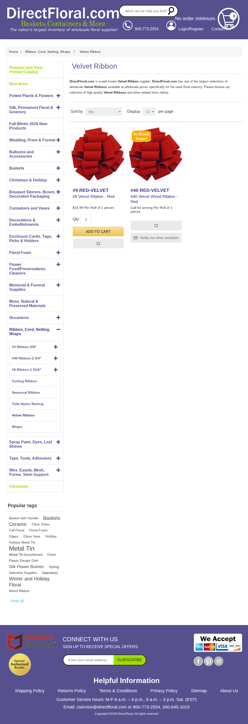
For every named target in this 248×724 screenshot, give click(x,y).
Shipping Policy (30, 690)
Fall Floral (16, 530)
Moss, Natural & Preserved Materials (27, 303)
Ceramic (18, 524)
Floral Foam (20, 253)
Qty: (76, 219)
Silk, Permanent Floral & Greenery (31, 110)
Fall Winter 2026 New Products (28, 126)
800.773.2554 (147, 29)
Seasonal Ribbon (26, 392)
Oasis (51, 554)
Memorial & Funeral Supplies (27, 287)
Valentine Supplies (23, 573)
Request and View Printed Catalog (25, 69)
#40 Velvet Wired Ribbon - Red (154, 199)
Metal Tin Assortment (25, 555)
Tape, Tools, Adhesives (30, 458)
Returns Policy (72, 690)
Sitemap (199, 690)
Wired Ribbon (19, 591)
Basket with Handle (23, 518)
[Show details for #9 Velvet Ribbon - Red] (98, 155)
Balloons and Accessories (21, 154)
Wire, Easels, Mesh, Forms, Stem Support (28, 472)
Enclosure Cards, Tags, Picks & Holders (30, 238)
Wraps (17, 427)
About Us (229, 690)
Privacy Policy (164, 690)
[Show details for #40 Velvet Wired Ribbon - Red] (156, 155)
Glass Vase (31, 536)
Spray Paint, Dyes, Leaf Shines (30, 444)
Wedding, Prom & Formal (32, 140)
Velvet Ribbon (23, 415)
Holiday (51, 536)
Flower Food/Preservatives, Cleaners (27, 268)
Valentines (50, 573)
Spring (54, 567)
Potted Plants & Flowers (31, 96)
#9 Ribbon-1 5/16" (26, 370)
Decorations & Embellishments (24, 222)
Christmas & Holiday (28, 180)
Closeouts (18, 486)
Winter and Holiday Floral (29, 581)
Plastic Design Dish (23, 560)
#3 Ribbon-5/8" (24, 347)
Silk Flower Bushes (26, 566)
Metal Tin (21, 548)
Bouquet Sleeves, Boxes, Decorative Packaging (32, 194)
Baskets (16, 168)
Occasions (19, 318)
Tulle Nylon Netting (28, 404)
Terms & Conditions (118, 690)
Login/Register (191, 29)
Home (13, 52)
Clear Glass (41, 524)
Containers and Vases (29, 208)
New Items (18, 84)
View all (17, 601)
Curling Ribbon (24, 381)
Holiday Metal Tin (22, 542)
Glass (13, 536)
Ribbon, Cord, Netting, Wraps (29, 331)
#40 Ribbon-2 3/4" (26, 358)
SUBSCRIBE (129, 659)
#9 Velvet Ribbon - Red (93, 196)
